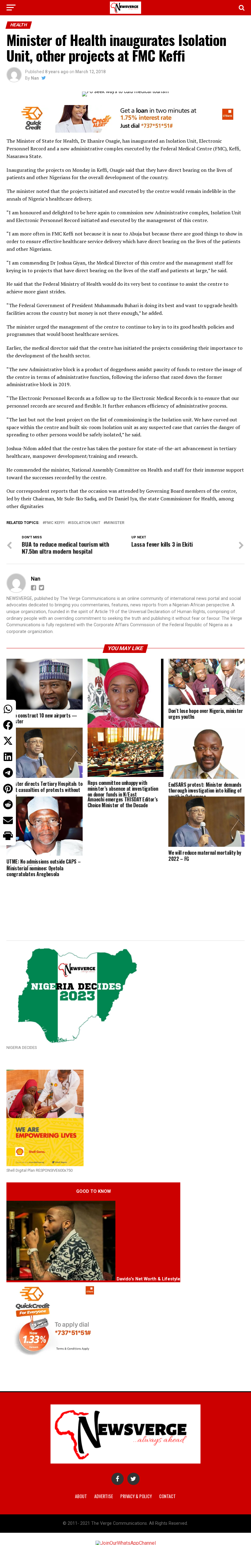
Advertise (103, 1496)
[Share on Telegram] (8, 772)
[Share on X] (8, 741)
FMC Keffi (55, 523)
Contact (167, 1496)
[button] (8, 836)
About (81, 1496)
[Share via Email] (8, 820)
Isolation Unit (85, 523)
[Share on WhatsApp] (8, 709)
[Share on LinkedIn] (8, 756)
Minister (115, 523)
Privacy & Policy (136, 1496)
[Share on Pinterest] (8, 788)
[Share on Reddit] (8, 804)
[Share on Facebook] (8, 725)
